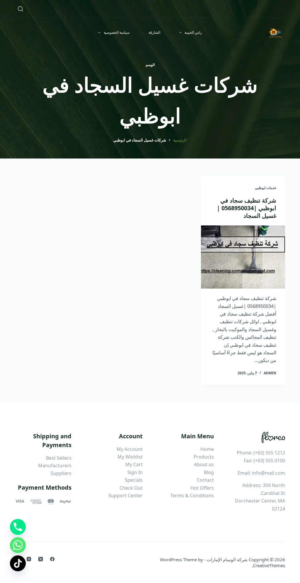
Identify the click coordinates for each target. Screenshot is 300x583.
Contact (205, 480)
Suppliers (61, 473)
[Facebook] (52, 559)
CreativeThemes (269, 565)
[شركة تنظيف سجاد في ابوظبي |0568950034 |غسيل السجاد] (243, 257)
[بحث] (20, 8)
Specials (134, 480)
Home (207, 449)
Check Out (131, 488)
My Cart (134, 464)
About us (204, 464)
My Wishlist (130, 457)
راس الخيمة (193, 32)
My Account (130, 449)
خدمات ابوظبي (265, 187)
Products (204, 457)
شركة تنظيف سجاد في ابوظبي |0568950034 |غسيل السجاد (246, 208)
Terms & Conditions (192, 495)
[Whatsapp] (18, 545)
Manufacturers (54, 465)
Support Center (125, 495)
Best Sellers (58, 458)
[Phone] (18, 527)
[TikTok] (18, 563)
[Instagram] (29, 559)
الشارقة (154, 32)
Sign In (135, 472)
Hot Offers (202, 488)
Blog (209, 472)
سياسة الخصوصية (116, 32)
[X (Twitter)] (40, 559)
